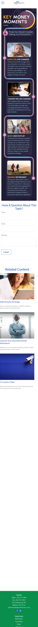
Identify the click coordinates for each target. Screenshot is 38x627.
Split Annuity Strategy (10, 302)
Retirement (19, 619)
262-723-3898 (21, 597)
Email (3, 224)
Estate (19, 624)
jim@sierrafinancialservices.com (19, 607)
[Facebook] (17, 610)
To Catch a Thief (7, 382)
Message (4, 235)
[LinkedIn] (20, 610)
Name (3, 212)
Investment (19, 621)
